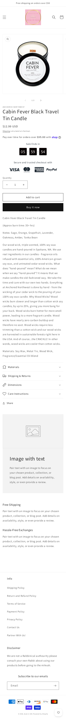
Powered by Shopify (40, 714)
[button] (4, 17)
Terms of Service (16, 603)
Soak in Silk (28, 714)
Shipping (6, 131)
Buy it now (33, 207)
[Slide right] (41, 100)
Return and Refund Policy (21, 595)
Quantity (7, 177)
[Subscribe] (55, 686)
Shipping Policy (15, 587)
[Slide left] (25, 100)
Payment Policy (15, 611)
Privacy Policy (14, 619)
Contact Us (13, 627)
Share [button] (10, 403)
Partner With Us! (16, 635)
